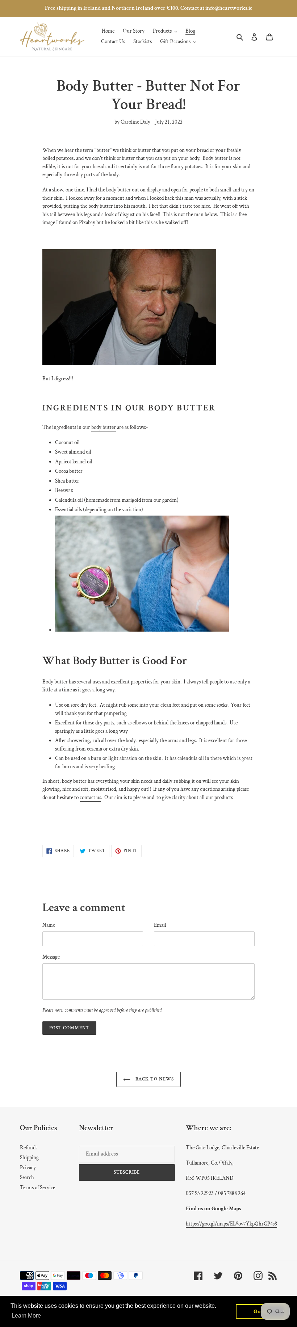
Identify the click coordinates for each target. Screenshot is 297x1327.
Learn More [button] (26, 1315)
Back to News (154, 1079)
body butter (103, 427)
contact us (90, 797)
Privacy (28, 1167)
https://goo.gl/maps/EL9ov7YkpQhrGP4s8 (231, 1223)
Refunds (28, 1147)
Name (48, 925)
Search (27, 1177)
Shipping (29, 1157)
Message (51, 957)
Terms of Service (37, 1187)
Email (160, 925)
